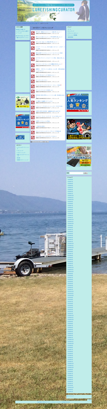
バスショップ (20, 150)
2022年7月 (70, 277)
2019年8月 (70, 347)
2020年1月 (70, 337)
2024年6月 (70, 231)
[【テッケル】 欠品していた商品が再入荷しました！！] (33, 43)
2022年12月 (71, 267)
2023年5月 (70, 257)
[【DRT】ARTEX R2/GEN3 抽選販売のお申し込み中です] (33, 112)
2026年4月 (70, 187)
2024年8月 (70, 227)
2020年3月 (70, 333)
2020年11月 (70, 317)
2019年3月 (70, 357)
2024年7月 (70, 229)
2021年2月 (70, 311)
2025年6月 (70, 207)
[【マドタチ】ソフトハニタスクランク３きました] (33, 137)
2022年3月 (70, 285)
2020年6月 (70, 327)
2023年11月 (70, 245)
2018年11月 (70, 365)
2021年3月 (70, 309)
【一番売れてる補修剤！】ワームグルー (44, 101)
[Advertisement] (22, 67)
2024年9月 (70, 225)
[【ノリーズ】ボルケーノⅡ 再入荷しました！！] (33, 76)
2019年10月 (71, 343)
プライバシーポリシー (73, 33)
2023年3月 (70, 261)
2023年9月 (70, 249)
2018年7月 (70, 373)
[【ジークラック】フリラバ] (33, 81)
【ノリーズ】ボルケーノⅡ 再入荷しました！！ (46, 75)
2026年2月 (70, 191)
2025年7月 (70, 205)
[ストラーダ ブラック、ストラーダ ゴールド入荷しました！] (33, 117)
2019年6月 (70, 351)
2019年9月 (70, 345)
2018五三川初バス (20, 29)
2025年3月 (70, 213)
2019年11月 (70, 341)
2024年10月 (71, 223)
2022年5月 (70, 281)
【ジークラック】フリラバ (41, 80)
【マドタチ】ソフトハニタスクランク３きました (46, 136)
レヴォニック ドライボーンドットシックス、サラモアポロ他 (49, 106)
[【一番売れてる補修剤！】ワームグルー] (33, 102)
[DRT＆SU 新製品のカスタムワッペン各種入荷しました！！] (33, 33)
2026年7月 (70, 181)
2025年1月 (70, 217)
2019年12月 (71, 339)
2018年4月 (70, 379)
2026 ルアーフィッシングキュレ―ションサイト (52, 402)
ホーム (69, 29)
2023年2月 (70, 263)
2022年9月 (70, 273)
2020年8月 (70, 323)
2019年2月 (70, 359)
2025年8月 (70, 203)
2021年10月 (71, 295)
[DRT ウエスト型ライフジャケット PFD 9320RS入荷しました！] (33, 38)
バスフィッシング (21, 152)
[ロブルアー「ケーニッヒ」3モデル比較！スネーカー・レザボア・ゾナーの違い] (33, 48)
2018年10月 (71, 367)
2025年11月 (70, 197)
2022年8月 (70, 275)
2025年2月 (70, 215)
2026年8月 (70, 179)
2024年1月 (70, 241)
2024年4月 (70, 235)
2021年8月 (70, 299)
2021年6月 (70, 303)
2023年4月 (70, 259)
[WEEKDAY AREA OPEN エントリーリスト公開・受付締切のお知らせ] (33, 96)
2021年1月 (70, 313)
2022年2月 (70, 287)
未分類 (18, 157)
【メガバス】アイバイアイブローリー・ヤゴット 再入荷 (48, 85)
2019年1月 (70, 361)
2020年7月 (70, 325)
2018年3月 (70, 381)
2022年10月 (71, 271)
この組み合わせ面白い (40, 126)
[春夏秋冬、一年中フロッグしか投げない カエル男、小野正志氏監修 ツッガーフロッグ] (33, 70)
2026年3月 (70, 189)
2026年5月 (70, 185)
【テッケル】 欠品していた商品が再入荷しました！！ (47, 41)
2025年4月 (70, 211)
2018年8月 (70, 371)
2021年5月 (70, 305)
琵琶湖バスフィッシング (22, 159)
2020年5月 (70, 329)
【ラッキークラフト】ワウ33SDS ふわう (44, 90)
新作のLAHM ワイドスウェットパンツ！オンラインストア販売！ (49, 53)
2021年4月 (70, 307)
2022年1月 (70, 289)
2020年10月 (71, 319)
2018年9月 (70, 369)
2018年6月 (70, 375)
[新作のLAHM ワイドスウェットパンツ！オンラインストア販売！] (33, 54)
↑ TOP (89, 400)
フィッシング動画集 (72, 35)
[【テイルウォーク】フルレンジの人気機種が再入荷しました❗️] (33, 65)
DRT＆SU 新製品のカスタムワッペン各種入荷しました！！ (49, 31)
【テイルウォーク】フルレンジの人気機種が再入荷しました (48, 64)
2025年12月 (71, 195)
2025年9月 (70, 201)
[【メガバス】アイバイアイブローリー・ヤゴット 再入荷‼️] (33, 86)
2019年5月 (70, 353)
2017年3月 (70, 385)
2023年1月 (70, 265)
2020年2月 (70, 335)
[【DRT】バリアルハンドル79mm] (33, 122)
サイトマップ (71, 31)
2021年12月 (71, 291)
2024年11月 (70, 221)
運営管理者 (70, 37)
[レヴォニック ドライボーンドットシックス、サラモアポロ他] (33, 107)
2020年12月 (71, 315)
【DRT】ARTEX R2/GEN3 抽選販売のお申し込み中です (48, 111)
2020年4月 (70, 331)
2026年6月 (70, 183)
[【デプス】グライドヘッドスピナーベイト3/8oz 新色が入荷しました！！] (33, 59)
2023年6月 (70, 255)
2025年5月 (70, 209)
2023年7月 (70, 253)
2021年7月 (70, 301)
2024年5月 (70, 233)
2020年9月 (70, 321)
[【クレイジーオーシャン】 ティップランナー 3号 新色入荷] (33, 132)
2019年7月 (70, 349)
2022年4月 (70, 283)
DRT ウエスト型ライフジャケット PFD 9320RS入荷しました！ (49, 36)
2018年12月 (71, 363)
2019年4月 (70, 355)
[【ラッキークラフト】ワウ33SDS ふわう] (33, 91)
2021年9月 (70, 297)
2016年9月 (70, 389)
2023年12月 (71, 243)
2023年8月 (70, 251)
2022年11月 (70, 269)
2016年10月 (71, 387)
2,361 (44, 141)
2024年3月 (70, 237)
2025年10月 (71, 199)
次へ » (47, 141)
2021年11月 (70, 293)
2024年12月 (71, 219)
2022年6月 (70, 279)
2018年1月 (70, 383)
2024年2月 (70, 239)
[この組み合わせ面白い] (33, 127)
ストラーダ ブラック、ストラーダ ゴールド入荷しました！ (49, 116)
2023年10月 (71, 247)
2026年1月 (70, 193)
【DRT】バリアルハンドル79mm (43, 121)
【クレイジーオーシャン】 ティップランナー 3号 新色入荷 (48, 131)
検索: (68, 173)
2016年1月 (70, 391)
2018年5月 (70, 377)
